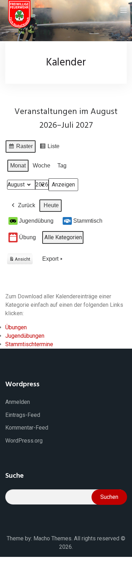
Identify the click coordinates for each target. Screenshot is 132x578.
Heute (51, 205)
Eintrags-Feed (22, 415)
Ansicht (21, 260)
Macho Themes (52, 538)
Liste (49, 148)
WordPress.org (24, 440)
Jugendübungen (24, 335)
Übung (27, 237)
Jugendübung (36, 221)
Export (50, 259)
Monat (18, 166)
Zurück (26, 205)
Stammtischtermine (29, 344)
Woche (41, 166)
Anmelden (17, 402)
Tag (62, 166)
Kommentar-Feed (26, 427)
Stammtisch (87, 221)
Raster (20, 148)
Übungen (16, 327)
